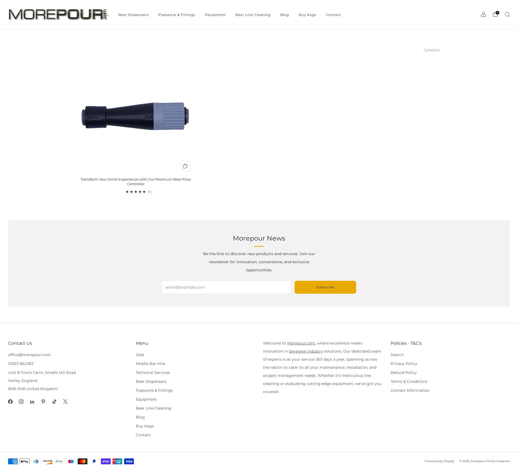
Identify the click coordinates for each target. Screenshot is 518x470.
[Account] (483, 14)
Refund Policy (404, 372)
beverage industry (306, 351)
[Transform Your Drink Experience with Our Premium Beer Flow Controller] (135, 116)
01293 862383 (20, 363)
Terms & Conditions (409, 381)
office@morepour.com (29, 355)
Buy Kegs (307, 15)
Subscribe (325, 287)
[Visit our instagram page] (21, 401)
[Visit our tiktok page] (54, 401)
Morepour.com (301, 343)
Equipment (215, 15)
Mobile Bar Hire (150, 363)
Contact (333, 15)
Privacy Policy (404, 363)
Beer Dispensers (133, 15)
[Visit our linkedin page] (32, 401)
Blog (284, 15)
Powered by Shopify (439, 461)
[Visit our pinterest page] (43, 401)
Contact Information (410, 390)
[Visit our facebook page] (10, 401)
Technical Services (153, 372)
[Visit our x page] (65, 401)
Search (397, 355)
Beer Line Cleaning (253, 15)
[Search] (507, 14)
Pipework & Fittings (176, 15)
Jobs (140, 355)
